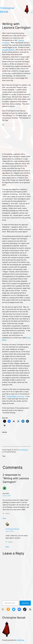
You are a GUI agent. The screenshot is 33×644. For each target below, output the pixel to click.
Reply (4, 518)
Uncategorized (23, 449)
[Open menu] (32, 12)
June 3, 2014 (10, 531)
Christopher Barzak (12, 529)
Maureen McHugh (8, 50)
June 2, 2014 (7, 495)
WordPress (20, 640)
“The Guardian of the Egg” (15, 396)
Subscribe (25, 603)
